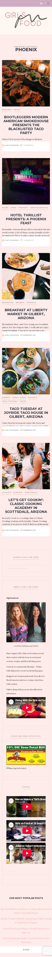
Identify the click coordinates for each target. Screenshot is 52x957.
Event (5, 208)
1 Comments (28, 145)
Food (14, 208)
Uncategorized (39, 208)
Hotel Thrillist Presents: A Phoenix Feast (26, 219)
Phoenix (7, 110)
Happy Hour (19, 397)
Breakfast (8, 302)
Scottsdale (31, 492)
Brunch (20, 302)
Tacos (17, 110)
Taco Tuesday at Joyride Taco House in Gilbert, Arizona (26, 413)
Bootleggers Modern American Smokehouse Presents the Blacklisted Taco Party (26, 125)
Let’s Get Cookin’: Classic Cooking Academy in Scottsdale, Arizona (26, 506)
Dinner (6, 397)
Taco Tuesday (10, 401)
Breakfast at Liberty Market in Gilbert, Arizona (26, 314)
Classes (6, 492)
